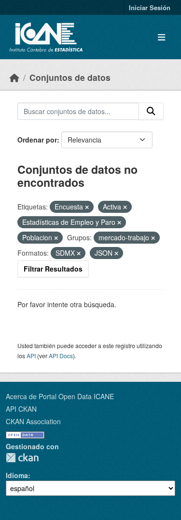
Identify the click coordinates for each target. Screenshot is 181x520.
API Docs (61, 355)
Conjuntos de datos (70, 77)
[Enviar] (151, 111)
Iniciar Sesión (149, 7)
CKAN (22, 458)
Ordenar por (37, 139)
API (31, 355)
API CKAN (21, 409)
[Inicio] (14, 77)
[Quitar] (87, 207)
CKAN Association (33, 421)
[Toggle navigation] (161, 37)
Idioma (17, 475)
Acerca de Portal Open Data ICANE (60, 396)
